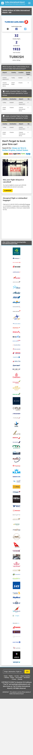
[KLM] (16, 471)
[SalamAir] (16, 578)
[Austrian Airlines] (16, 327)
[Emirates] (16, 375)
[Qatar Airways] (16, 550)
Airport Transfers (25, 675)
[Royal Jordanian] (16, 570)
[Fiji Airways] (16, 408)
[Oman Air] (16, 519)
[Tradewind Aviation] (16, 636)
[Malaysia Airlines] (16, 491)
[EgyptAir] (16, 365)
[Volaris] (16, 655)
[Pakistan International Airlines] (16, 524)
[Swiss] (16, 627)
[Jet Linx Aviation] (16, 452)
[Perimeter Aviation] (16, 529)
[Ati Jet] (16, 317)
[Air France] (16, 272)
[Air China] (16, 266)
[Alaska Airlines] (16, 292)
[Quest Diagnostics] (16, 556)
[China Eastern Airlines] (16, 353)
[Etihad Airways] (16, 388)
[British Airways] (16, 340)
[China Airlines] (16, 348)
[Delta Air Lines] (16, 361)
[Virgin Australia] (16, 647)
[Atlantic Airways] (16, 323)
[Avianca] (16, 331)
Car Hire (16, 675)
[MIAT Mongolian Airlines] (16, 506)
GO (27, 672)
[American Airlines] (16, 306)
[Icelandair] (16, 442)
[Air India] (16, 277)
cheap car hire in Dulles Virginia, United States (15, 149)
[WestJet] (16, 662)
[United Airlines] (16, 642)
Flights (11, 675)
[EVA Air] (16, 393)
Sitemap (20, 679)
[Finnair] (16, 413)
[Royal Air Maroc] (16, 564)
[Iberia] (16, 438)
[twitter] (25, 28)
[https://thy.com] (8, 28)
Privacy (14, 679)
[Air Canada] (16, 262)
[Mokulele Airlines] (16, 510)
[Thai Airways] (16, 631)
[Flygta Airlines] (16, 424)
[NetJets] (16, 515)
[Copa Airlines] (16, 357)
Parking (7, 677)
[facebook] (16, 28)
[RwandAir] (16, 574)
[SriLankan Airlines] (16, 609)
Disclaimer (27, 677)
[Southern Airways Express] (16, 602)
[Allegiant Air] (16, 302)
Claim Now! (7, 190)
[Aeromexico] (16, 258)
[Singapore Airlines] (16, 592)
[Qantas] (16, 545)
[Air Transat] (16, 287)
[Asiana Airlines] (16, 311)
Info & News (19, 677)
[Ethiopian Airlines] (16, 381)
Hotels (12, 677)
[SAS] (16, 585)
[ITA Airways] (16, 447)
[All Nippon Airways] (16, 297)
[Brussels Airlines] (16, 344)
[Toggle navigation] (29, 3)
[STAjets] (16, 617)
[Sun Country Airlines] (16, 623)
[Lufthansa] (16, 486)
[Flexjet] (16, 417)
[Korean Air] (16, 476)
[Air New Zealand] (16, 281)
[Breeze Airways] (16, 336)
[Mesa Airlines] (16, 498)
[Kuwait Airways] (16, 481)
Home (5, 675)
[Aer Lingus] (16, 251)
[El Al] (16, 369)
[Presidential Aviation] (16, 536)
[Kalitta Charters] (16, 459)
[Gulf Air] (16, 432)
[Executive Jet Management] (16, 400)
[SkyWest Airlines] (16, 597)
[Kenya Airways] (16, 465)
